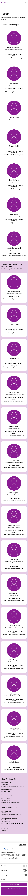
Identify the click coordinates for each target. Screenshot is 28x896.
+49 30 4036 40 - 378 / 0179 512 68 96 (14, 699)
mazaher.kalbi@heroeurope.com (14, 155)
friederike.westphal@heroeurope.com (14, 255)
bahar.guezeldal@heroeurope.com (14, 367)
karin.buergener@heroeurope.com (14, 500)
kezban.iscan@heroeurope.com (14, 467)
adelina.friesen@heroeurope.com (14, 401)
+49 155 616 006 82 (14, 465)
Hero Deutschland (5, 7)
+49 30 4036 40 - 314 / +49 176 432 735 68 (14, 432)
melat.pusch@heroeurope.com (14, 568)
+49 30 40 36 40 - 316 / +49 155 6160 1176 (14, 330)
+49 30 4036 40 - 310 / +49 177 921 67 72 (14, 364)
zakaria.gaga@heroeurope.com (14, 769)
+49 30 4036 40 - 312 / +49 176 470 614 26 (14, 665)
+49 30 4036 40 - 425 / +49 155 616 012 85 (14, 89)
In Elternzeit (14, 566)
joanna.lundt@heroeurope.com (14, 737)
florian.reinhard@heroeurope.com (14, 435)
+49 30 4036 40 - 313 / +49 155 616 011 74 (14, 531)
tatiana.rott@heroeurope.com (14, 223)
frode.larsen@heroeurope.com (14, 333)
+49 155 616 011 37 (14, 598)
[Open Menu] (26, 2)
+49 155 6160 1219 (14, 253)
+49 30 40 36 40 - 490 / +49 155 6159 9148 (14, 220)
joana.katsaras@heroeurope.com (14, 600)
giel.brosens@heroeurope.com (14, 92)
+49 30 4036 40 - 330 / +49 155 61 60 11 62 (14, 152)
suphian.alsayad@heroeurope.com (14, 634)
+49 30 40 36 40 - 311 (14, 297)
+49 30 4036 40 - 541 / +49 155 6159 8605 (14, 186)
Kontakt (12, 7)
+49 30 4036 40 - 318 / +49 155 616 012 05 (14, 631)
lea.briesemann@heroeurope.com (14, 703)
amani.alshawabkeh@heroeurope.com (14, 58)
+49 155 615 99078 (14, 498)
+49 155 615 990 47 (14, 767)
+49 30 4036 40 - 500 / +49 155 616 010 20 (14, 55)
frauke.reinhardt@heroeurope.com (14, 299)
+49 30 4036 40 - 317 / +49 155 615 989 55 (14, 398)
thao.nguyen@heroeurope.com (14, 668)
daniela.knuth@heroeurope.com (14, 189)
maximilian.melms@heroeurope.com (14, 534)
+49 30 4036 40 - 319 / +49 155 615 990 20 (14, 734)
